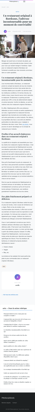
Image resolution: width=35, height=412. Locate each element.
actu (8, 7)
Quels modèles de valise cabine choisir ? (15, 346)
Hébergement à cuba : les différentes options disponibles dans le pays (16, 355)
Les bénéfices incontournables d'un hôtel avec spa (17, 330)
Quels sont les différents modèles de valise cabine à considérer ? (16, 341)
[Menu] (24, 1)
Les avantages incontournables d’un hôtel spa (16, 369)
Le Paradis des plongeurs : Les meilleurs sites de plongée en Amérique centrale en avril (17, 377)
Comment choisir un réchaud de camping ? (16, 360)
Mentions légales (6, 402)
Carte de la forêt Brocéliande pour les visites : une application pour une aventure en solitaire (17, 364)
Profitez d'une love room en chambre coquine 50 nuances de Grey (17, 383)
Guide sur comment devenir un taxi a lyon (16, 373)
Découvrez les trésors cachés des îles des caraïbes (15, 336)
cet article (25, 124)
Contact (15, 402)
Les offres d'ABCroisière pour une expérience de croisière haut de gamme (17, 350)
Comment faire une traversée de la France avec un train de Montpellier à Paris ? (17, 320)
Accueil (3, 7)
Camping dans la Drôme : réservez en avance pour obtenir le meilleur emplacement (16, 325)
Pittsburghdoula (8, 398)
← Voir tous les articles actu (10, 294)
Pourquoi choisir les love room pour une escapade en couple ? (15, 314)
